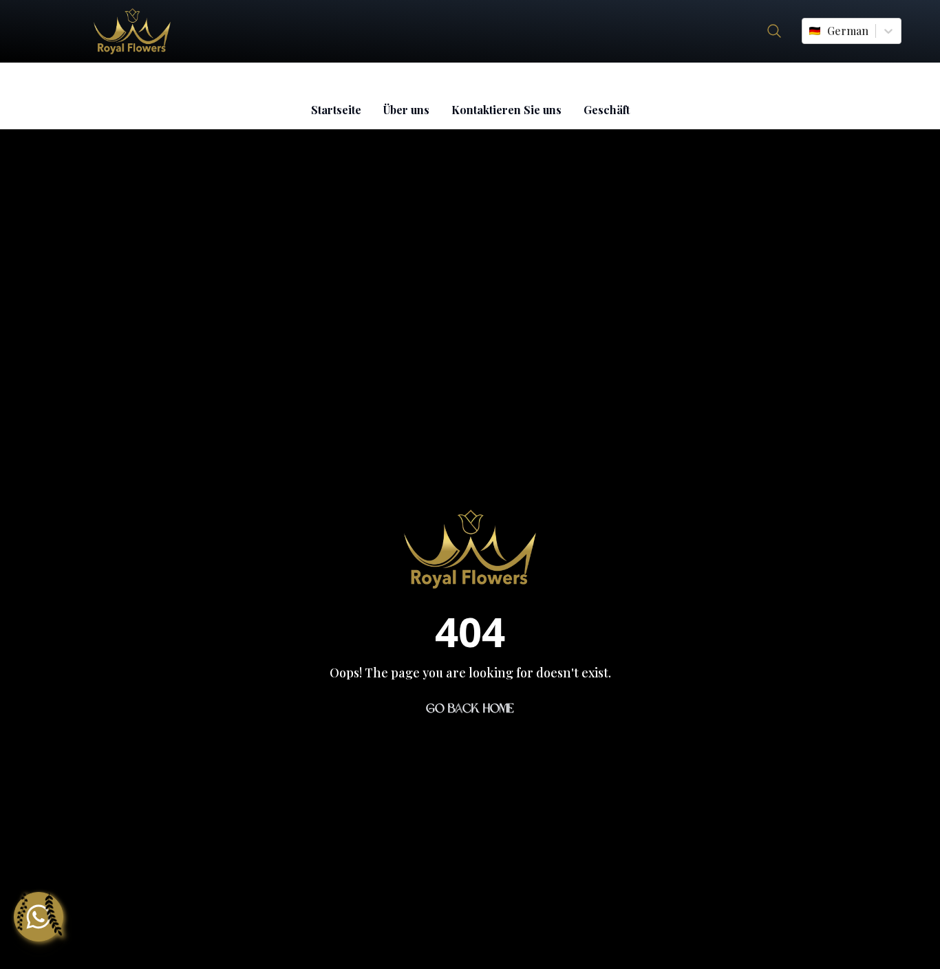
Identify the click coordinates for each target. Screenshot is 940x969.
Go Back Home (470, 708)
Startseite (336, 109)
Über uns (406, 109)
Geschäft (607, 109)
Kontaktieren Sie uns (506, 109)
